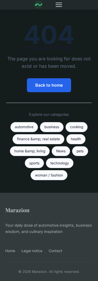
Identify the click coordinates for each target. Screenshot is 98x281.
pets (80, 151)
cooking (76, 127)
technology (59, 163)
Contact (55, 250)
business (51, 127)
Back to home (49, 85)
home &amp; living (29, 151)
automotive (24, 127)
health (76, 139)
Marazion (17, 210)
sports (34, 163)
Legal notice (31, 250)
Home (10, 250)
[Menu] (59, 5)
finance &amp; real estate (38, 139)
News (61, 151)
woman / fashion (49, 175)
